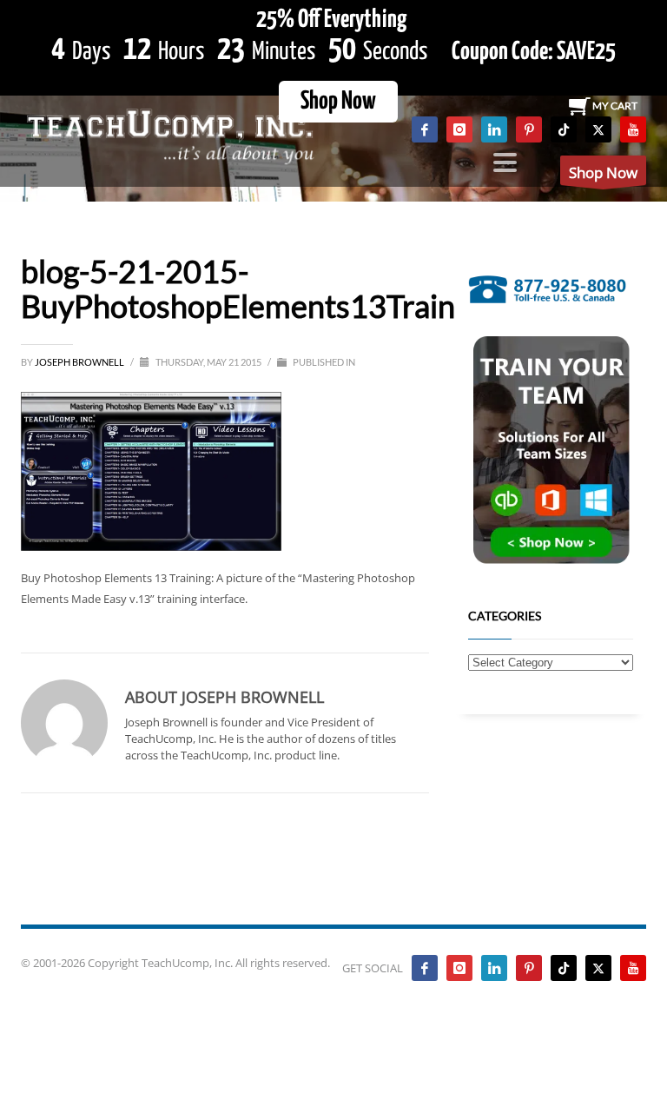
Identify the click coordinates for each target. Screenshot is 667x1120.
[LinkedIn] (494, 129)
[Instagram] (459, 129)
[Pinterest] (529, 129)
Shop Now (338, 101)
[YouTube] (633, 129)
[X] (598, 129)
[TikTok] (564, 129)
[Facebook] (425, 129)
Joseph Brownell (80, 362)
